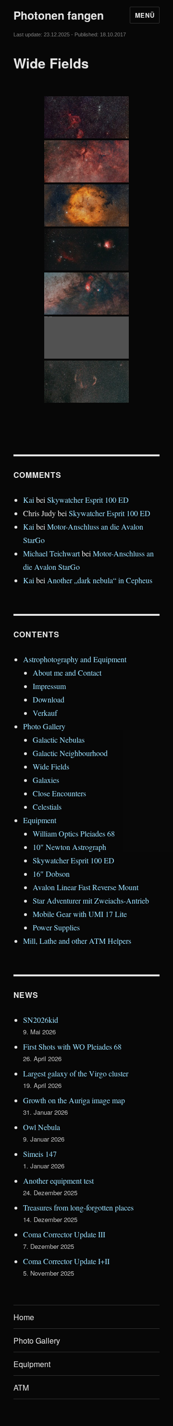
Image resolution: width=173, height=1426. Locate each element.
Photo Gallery (44, 726)
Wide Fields (51, 766)
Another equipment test (58, 1181)
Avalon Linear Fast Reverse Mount (85, 887)
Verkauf (45, 713)
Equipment (39, 820)
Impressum (49, 686)
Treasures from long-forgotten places (78, 1207)
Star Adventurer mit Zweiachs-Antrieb (91, 900)
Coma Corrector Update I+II (66, 1261)
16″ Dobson (51, 874)
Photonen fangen (58, 15)
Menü (144, 15)
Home (23, 1317)
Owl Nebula (41, 1127)
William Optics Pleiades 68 (74, 833)
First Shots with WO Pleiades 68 (72, 1046)
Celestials (47, 807)
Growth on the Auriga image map (74, 1100)
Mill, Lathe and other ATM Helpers (77, 941)
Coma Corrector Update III (64, 1234)
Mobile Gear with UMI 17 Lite (80, 914)
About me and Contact (67, 673)
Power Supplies (56, 927)
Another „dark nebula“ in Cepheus (99, 580)
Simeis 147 (40, 1154)
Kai (28, 500)
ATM (21, 1387)
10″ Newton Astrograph (69, 847)
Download (48, 699)
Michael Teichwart (51, 553)
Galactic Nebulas (59, 740)
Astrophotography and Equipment (74, 659)
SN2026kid (40, 1020)
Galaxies (46, 780)
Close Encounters (59, 793)
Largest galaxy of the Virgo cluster (75, 1073)
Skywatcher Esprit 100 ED (88, 500)
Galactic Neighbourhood (70, 753)
